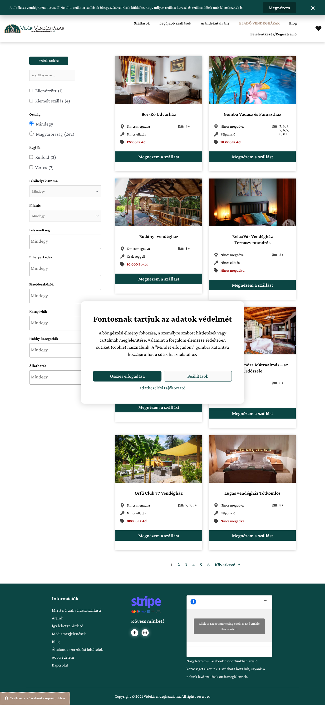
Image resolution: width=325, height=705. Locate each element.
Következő (225, 564)
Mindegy (44, 123)
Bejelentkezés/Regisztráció (273, 34)
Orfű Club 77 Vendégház (159, 493)
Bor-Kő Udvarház (159, 114)
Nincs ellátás (136, 134)
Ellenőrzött (49, 90)
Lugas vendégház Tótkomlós (252, 493)
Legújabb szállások (175, 23)
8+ (188, 126)
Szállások (142, 23)
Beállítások (197, 376)
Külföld (45, 157)
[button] (312, 8)
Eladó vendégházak (259, 23)
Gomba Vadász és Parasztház (252, 114)
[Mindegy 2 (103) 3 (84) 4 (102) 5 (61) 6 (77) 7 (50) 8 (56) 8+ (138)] (65, 191)
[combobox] (65, 242)
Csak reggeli (136, 256)
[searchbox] (65, 241)
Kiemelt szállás (52, 100)
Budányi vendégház (158, 236)
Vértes (44, 167)
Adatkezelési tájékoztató (162, 387)
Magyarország (55, 134)
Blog (293, 23)
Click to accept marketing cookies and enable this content (229, 626)
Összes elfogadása (127, 376)
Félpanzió (228, 134)
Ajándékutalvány (215, 23)
